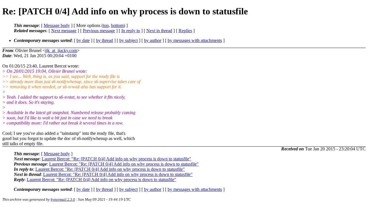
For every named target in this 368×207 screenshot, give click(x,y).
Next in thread (159, 30)
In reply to (130, 30)
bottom (117, 25)
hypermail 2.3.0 (63, 199)
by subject (128, 40)
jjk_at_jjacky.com (61, 50)
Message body (57, 25)
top (106, 25)
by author (152, 40)
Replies (185, 30)
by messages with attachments (195, 40)
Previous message (99, 30)
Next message (63, 30)
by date (83, 40)
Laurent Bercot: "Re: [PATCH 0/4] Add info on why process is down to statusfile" (116, 158)
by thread (104, 40)
